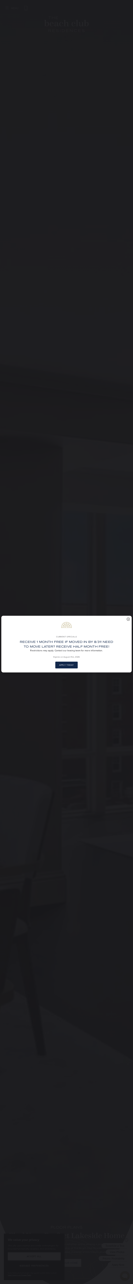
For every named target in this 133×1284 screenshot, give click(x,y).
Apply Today (66, 665)
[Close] (128, 619)
